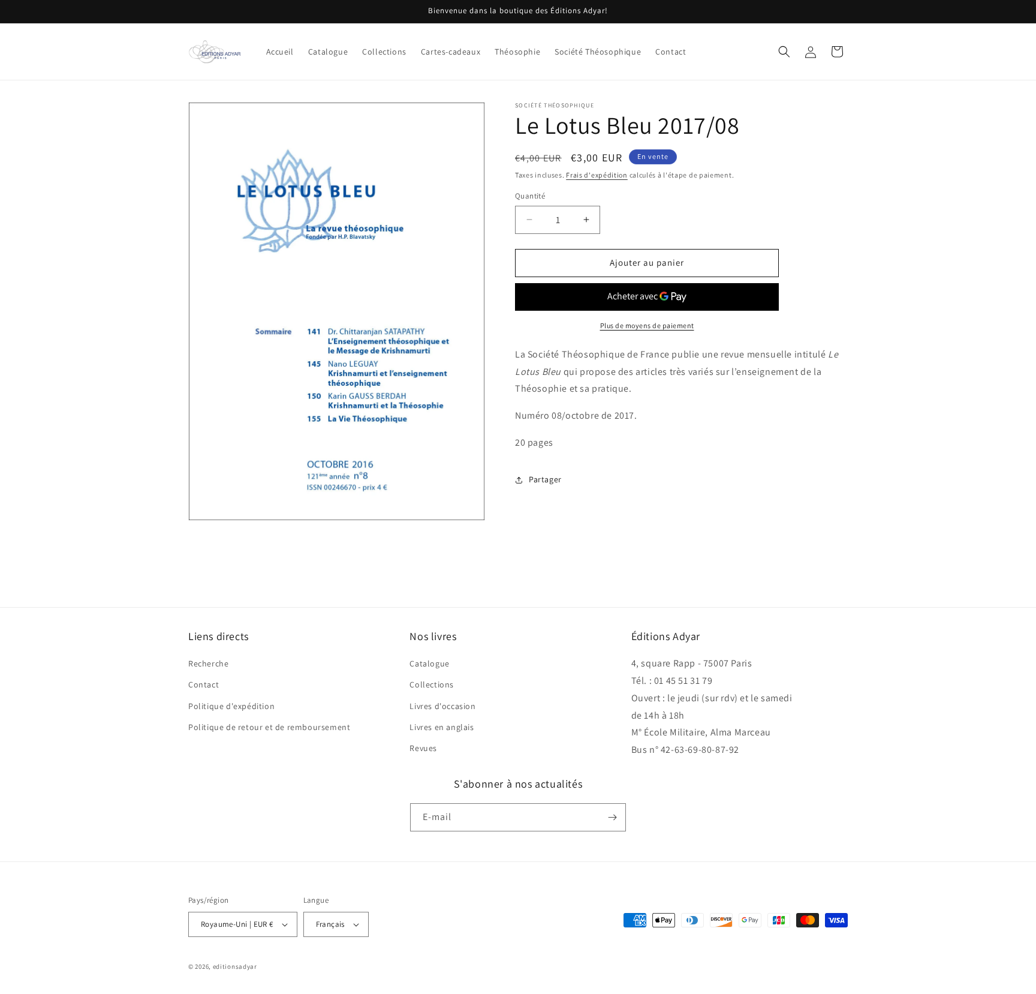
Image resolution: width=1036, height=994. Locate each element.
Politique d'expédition (231, 706)
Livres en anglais (441, 727)
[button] (784, 51)
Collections (431, 684)
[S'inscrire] (612, 817)
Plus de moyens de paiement (647, 325)
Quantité (530, 196)
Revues (423, 748)
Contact (203, 684)
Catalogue (429, 663)
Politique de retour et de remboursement (269, 727)
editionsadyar (235, 966)
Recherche (208, 663)
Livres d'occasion (442, 706)
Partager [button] (545, 479)
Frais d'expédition (597, 174)
